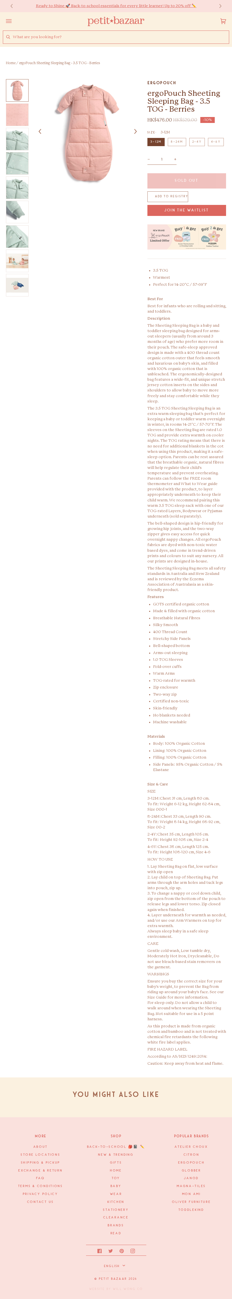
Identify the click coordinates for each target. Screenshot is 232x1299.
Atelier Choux (191, 1147)
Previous (14, 6)
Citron (191, 1155)
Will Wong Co (128, 1289)
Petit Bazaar (113, 1279)
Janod (191, 1178)
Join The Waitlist (186, 210)
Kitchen (116, 1202)
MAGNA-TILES (191, 1186)
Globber (191, 1170)
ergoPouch (161, 83)
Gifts (116, 1162)
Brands (116, 1225)
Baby (116, 1186)
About (40, 1147)
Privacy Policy (40, 1194)
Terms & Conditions (40, 1186)
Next (217, 6)
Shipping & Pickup (40, 1162)
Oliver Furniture (191, 1202)
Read (116, 1233)
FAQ (40, 1178)
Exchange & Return (40, 1170)
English (112, 1266)
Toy (116, 1178)
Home (11, 63)
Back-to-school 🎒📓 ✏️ (116, 1147)
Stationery (116, 1210)
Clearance (116, 1217)
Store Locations (40, 1155)
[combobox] (121, 37)
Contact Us (40, 1202)
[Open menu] (14, 21)
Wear (116, 1194)
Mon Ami (191, 1194)
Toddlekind (191, 1210)
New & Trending (116, 1155)
